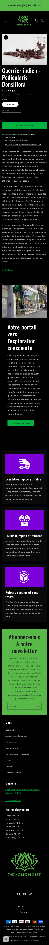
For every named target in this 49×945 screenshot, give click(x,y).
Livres (8, 760)
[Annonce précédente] (5, 6)
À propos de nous (21, 423)
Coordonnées (35, 941)
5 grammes (10, 104)
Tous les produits (13, 773)
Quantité (5, 110)
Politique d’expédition (19, 941)
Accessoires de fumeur (16, 736)
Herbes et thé (11, 748)
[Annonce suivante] (44, 6)
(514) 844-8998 (13, 800)
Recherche (10, 730)
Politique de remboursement (27, 932)
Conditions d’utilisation (37, 937)
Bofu (12, 933)
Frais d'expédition (8, 95)
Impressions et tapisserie (17, 754)
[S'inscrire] (38, 706)
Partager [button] (9, 270)
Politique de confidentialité (15, 937)
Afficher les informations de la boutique (23, 144)
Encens (8, 766)
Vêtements (10, 742)
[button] (5, 20)
